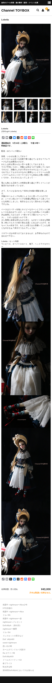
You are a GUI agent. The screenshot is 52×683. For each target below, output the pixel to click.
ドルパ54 (6, 632)
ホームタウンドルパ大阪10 (14, 649)
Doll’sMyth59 (8, 656)
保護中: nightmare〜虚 (12, 618)
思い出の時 (7, 646)
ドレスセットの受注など (13, 636)
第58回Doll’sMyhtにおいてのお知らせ (18, 670)
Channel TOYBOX (15, 10)
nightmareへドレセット (12, 622)
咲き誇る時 (7, 667)
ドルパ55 (6, 615)
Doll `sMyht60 (8, 639)
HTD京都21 (7, 608)
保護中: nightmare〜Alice (13, 612)
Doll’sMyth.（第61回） (12, 625)
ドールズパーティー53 (12, 660)
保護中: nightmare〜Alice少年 (15, 605)
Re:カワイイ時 (9, 653)
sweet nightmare (10, 643)
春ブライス (7, 663)
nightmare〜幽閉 (10, 629)
